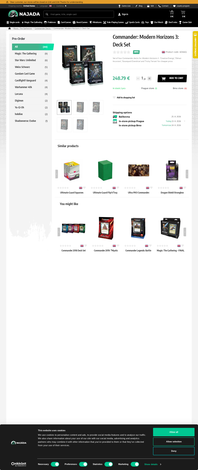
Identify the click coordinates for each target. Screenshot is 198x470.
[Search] (47, 14)
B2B (152, 6)
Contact (165, 6)
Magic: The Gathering (22, 29)
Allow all (173, 432)
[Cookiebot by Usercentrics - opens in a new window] (18, 464)
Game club (126, 6)
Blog (140, 6)
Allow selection (174, 441)
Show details (151, 464)
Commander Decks (42, 29)
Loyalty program (183, 6)
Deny (173, 451)
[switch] (83, 464)
